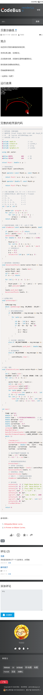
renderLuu (28, 9)
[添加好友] (28, 648)
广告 (4, 682)
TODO (22, 35)
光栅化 (20, 671)
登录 (41, 2)
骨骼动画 (7, 667)
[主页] (15, 648)
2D (13, 667)
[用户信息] (19, 648)
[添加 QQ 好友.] (23, 648)
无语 (2, 556)
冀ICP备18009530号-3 (33, 690)
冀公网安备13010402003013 (15, 690)
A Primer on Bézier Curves (14, 527)
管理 (38, 10)
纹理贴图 (20, 667)
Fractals (6, 672)
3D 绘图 (28, 667)
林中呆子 (4, 567)
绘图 (2, 541)
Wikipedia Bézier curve (13, 524)
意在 (17, 687)
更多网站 (34, 2)
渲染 (13, 671)
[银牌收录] (16, 30)
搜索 (37, 21)
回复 (9, 563)
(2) (41, 35)
